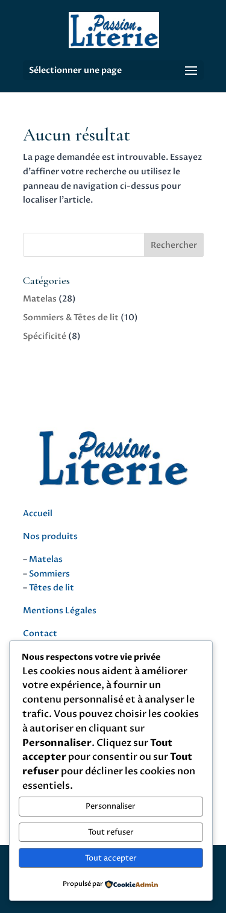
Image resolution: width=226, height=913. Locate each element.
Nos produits (50, 536)
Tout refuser (111, 832)
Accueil (37, 513)
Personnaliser (111, 806)
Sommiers (49, 574)
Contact (40, 633)
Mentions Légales (59, 610)
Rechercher (174, 245)
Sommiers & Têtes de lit (71, 317)
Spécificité (44, 336)
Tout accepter (111, 858)
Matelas (40, 299)
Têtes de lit (51, 587)
